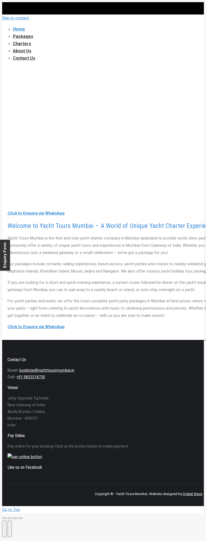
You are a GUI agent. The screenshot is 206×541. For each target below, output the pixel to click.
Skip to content (15, 18)
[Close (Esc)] (4, 518)
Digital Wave (192, 494)
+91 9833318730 (30, 377)
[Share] (10, 518)
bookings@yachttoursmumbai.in (46, 370)
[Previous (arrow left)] (4, 529)
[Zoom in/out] (20, 518)
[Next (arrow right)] (10, 529)
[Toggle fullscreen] (15, 518)
